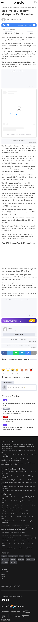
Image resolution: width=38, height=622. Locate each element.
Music (18, 7)
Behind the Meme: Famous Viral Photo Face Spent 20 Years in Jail (19, 420)
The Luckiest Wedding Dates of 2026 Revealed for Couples (18, 480)
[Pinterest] (18, 586)
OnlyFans (21, 559)
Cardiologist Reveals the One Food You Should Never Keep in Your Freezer (18, 428)
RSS (2, 578)
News (3, 7)
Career (3, 576)
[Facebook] (6, 586)
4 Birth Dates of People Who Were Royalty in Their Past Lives (18, 490)
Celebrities (23, 7)
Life (5, 400)
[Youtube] (14, 586)
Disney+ (28, 556)
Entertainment (10, 7)
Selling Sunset (31, 559)
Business (6, 408)
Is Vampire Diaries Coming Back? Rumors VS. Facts (16, 511)
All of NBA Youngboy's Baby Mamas (11, 508)
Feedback (4, 569)
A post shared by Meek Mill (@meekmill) (19, 134)
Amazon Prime (13, 556)
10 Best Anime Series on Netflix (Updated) (13, 532)
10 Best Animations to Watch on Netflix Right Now (15, 541)
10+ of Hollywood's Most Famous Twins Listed (14, 514)
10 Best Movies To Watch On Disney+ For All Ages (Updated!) (18, 538)
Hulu (21, 556)
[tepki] (3, 370)
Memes (13, 559)
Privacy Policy (5, 572)
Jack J (14, 19)
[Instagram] (3, 586)
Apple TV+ (5, 559)
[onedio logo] (17, 600)
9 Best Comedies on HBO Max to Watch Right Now (15, 525)
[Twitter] (10, 586)
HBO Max (5, 562)
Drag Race (13, 562)
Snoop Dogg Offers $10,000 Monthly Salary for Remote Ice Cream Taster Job (18, 412)
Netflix (4, 556)
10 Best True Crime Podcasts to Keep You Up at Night (16, 535)
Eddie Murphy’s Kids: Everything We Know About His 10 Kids (18, 505)
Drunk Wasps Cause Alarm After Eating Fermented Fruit (19, 404)
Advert (3, 574)
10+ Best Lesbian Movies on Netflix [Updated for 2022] (16, 548)
